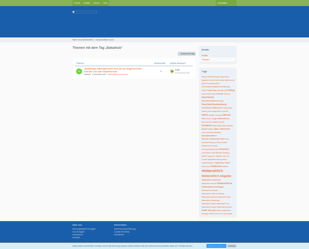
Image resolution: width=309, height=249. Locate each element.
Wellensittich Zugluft (209, 207)
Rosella (224, 142)
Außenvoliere (219, 80)
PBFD (223, 139)
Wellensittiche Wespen (210, 190)
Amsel (212, 80)
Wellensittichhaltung (209, 197)
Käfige (214, 126)
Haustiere (218, 115)
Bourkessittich (215, 83)
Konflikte (214, 122)
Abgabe (204, 77)
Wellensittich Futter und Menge (213, 194)
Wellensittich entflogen (213, 186)
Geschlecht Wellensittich (212, 108)
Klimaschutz (206, 122)
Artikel (205, 55)
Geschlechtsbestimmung (212, 101)
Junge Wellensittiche (220, 118)
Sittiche (218, 153)
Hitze (204, 118)
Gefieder (219, 94)
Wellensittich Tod (223, 204)
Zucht (211, 213)
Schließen (232, 246)
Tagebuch (211, 156)
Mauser (205, 129)
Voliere (227, 163)
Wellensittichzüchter (224, 207)
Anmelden (222, 3)
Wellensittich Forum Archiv (118, 74)
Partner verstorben (211, 139)
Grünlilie (225, 111)
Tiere (224, 156)
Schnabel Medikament (210, 149)
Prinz (227, 139)
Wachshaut (206, 166)
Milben (216, 129)
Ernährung (225, 86)
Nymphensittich (209, 135)
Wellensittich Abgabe (216, 176)
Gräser (204, 111)
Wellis (204, 210)
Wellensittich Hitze (223, 197)
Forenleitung (221, 90)
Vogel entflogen (207, 163)
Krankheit (206, 125)
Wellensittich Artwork (209, 183)
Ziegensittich (226, 210)
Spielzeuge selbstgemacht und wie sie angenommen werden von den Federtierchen (112, 70)
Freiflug (231, 90)
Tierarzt (218, 156)
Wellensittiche (224, 183)
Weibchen (216, 166)
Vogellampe (219, 163)
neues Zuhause (207, 132)
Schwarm (224, 149)
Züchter (217, 214)
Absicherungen (213, 77)
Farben (204, 90)
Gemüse (227, 94)
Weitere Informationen (216, 246)
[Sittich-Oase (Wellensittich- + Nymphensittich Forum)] (154, 22)
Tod (227, 156)
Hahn (205, 115)
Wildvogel (212, 210)
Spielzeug (226, 153)
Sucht (204, 156)
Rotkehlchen (206, 146)
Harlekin (211, 115)
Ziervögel (205, 214)
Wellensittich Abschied (211, 180)
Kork (219, 122)
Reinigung (212, 142)
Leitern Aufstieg (227, 126)
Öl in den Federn (226, 214)
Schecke (214, 146)
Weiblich (225, 166)
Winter (218, 210)
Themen (206, 59)
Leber (219, 126)
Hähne (208, 119)
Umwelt (204, 159)
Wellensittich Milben (209, 204)
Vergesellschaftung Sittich (217, 159)
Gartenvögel (210, 94)
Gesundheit (227, 108)
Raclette (205, 142)
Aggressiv (205, 80)
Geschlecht (208, 97)
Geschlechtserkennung (214, 104)
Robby (218, 142)
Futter (204, 94)
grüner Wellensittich (214, 111)
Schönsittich (206, 153)
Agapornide (224, 77)
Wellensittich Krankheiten (211, 200)
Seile (213, 153)
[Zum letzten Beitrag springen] (172, 71)
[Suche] (233, 3)
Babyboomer (230, 80)
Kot (223, 122)
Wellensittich (212, 170)
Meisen (210, 129)
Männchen (225, 129)
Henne (227, 115)
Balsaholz (205, 83)
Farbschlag (211, 90)
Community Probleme (211, 86)
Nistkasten (217, 132)
